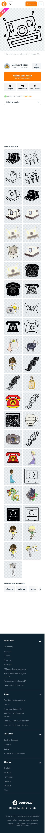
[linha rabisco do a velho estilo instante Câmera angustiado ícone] (13, 156)
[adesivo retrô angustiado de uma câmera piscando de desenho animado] (13, 456)
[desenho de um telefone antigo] (13, 642)
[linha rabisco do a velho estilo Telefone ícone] (13, 474)
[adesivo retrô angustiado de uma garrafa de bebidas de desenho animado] (13, 624)
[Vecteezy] (4, 3)
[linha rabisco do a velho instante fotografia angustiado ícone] (13, 680)
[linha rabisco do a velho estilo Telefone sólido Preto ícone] (13, 418)
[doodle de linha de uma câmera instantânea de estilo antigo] (13, 175)
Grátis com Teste (22, 76)
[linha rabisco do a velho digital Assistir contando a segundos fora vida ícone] (13, 736)
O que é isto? (27, 96)
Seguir (36, 67)
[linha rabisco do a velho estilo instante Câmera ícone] (13, 212)
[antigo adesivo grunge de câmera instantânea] (13, 306)
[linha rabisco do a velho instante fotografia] (13, 811)
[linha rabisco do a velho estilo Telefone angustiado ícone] (13, 399)
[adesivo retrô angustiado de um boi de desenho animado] (13, 549)
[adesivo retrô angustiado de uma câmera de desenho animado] (13, 717)
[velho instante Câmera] (13, 269)
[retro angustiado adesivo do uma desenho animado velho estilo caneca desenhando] (13, 699)
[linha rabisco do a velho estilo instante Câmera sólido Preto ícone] (13, 250)
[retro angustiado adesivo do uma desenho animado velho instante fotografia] (13, 343)
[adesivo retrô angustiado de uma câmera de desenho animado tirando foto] (13, 530)
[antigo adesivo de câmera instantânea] (13, 287)
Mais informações (12, 100)
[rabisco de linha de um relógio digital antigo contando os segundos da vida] (13, 661)
